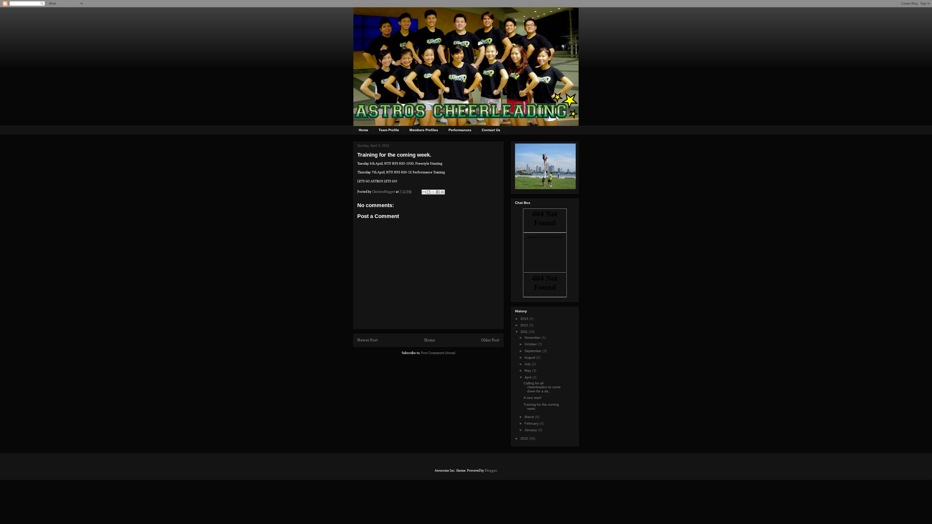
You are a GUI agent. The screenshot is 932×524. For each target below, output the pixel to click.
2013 (524, 319)
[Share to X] (433, 192)
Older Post (490, 340)
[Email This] (424, 192)
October (531, 344)
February (532, 423)
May (528, 370)
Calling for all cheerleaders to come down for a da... (542, 387)
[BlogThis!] (428, 192)
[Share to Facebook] (437, 192)
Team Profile (389, 130)
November (532, 337)
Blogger (491, 470)
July (528, 364)
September (533, 351)
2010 (524, 438)
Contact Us (491, 130)
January (531, 430)
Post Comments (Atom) (438, 353)
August (530, 357)
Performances (460, 130)
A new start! (532, 398)
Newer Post (367, 340)
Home (363, 130)
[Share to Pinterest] (442, 192)
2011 (524, 332)
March (529, 417)
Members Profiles (423, 130)
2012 (524, 325)
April (528, 377)
